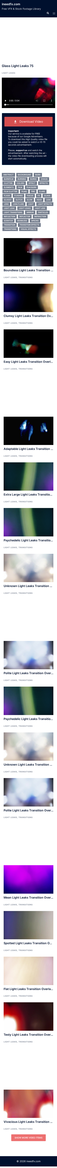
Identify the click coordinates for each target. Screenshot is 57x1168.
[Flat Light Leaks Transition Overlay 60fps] (28, 970)
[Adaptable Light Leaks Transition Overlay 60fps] (28, 430)
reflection (9, 216)
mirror (30, 212)
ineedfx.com (11, 4)
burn (37, 175)
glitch (19, 200)
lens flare (18, 204)
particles (43, 212)
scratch (8, 220)
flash (7, 195)
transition (9, 225)
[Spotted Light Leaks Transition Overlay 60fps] (28, 924)
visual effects (28, 229)
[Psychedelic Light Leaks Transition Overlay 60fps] (28, 522)
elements (9, 187)
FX (39, 195)
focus (30, 195)
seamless (22, 220)
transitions (10, 229)
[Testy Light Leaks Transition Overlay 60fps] (28, 1016)
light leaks (25, 208)
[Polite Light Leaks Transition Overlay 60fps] (28, 654)
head (39, 200)
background (24, 175)
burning (22, 179)
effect (32, 183)
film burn (31, 187)
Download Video (30, 121)
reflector (24, 216)
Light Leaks (8, 73)
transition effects (29, 225)
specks (35, 220)
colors (20, 183)
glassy (7, 200)
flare (42, 191)
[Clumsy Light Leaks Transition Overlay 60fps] (28, 297)
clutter (8, 183)
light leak (9, 208)
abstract (8, 175)
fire (33, 191)
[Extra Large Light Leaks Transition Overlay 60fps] (28, 476)
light (31, 204)
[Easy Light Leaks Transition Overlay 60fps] (28, 343)
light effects (45, 204)
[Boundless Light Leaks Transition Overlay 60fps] (28, 251)
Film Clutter (10, 191)
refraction (40, 216)
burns (33, 179)
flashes (18, 195)
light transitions (13, 212)
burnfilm (8, 179)
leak (48, 200)
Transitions (26, 277)
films (24, 191)
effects (44, 183)
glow (29, 200)
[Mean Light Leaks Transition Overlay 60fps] (28, 879)
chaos (44, 179)
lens (6, 204)
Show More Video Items (28, 1137)
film (20, 187)
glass (47, 195)
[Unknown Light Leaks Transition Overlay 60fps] (28, 567)
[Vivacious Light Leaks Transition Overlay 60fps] (28, 1103)
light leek (40, 208)
